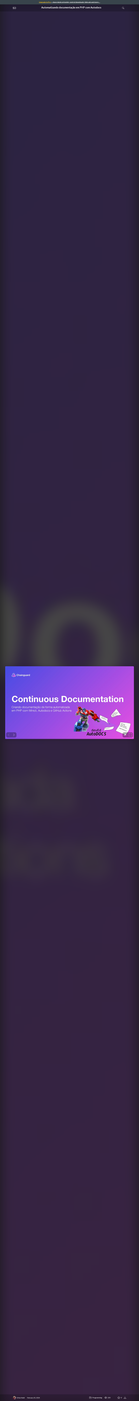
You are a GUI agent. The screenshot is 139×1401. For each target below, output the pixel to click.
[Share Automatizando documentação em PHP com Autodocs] (113, 1397)
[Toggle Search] (123, 8)
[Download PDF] (125, 1398)
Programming (97, 1398)
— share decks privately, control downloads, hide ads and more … (69, 2)
